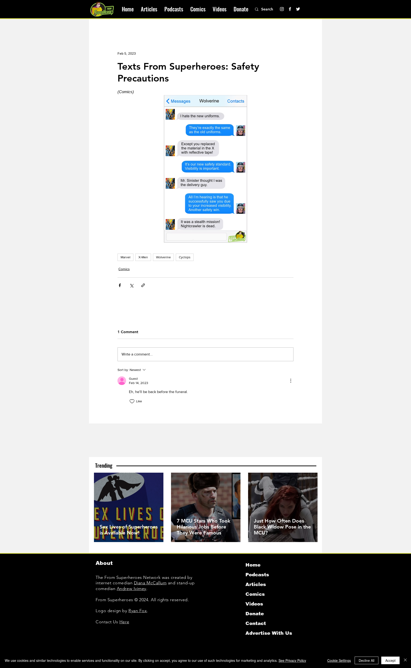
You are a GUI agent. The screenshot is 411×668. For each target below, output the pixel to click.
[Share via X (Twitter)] (131, 285)
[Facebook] (290, 9)
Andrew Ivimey (131, 588)
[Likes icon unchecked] (132, 401)
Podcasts (257, 574)
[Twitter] (298, 9)
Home (252, 564)
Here (124, 622)
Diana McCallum (150, 583)
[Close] (405, 660)
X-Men (143, 257)
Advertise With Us (268, 633)
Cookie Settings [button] (339, 660)
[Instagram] (281, 9)
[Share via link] (143, 285)
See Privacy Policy (292, 660)
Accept (390, 660)
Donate (254, 613)
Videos (254, 603)
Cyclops (185, 257)
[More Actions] (291, 381)
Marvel (125, 257)
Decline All (366, 660)
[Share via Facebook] (119, 285)
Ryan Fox (137, 610)
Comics (124, 269)
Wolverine (163, 257)
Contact (255, 623)
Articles (255, 584)
